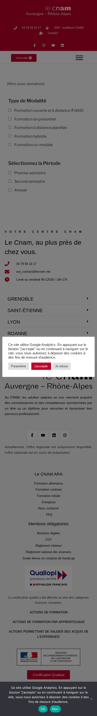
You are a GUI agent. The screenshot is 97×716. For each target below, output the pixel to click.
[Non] (91, 699)
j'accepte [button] (41, 366)
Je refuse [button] (61, 366)
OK (43, 709)
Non (55, 709)
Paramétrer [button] (18, 366)
